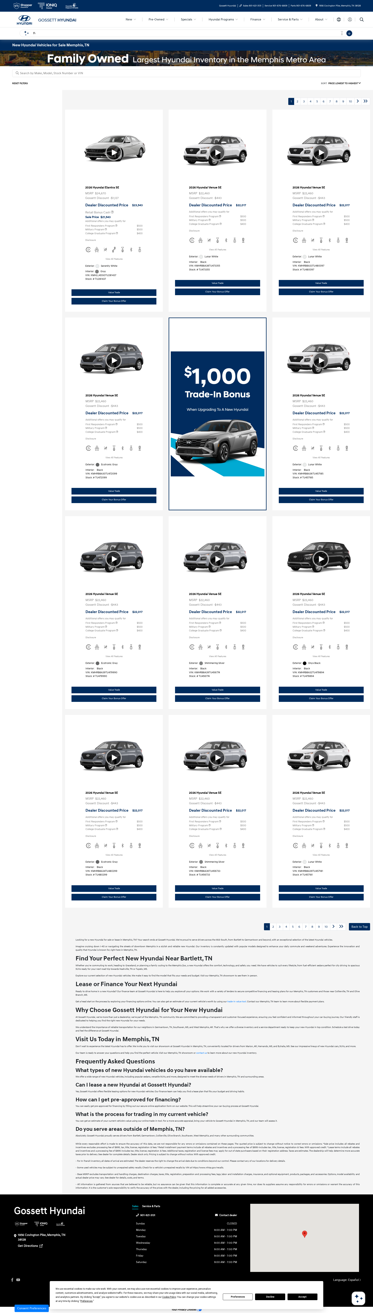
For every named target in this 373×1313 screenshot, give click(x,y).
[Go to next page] (357, 101)
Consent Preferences (31, 1308)
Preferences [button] (86, 1301)
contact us (201, 1053)
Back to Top (359, 927)
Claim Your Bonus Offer (114, 301)
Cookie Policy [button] (169, 1297)
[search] (362, 20)
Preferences (238, 1296)
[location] (316, 5)
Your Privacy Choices (184, 1309)
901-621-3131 (147, 1215)
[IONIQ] (41, 1223)
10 (350, 101)
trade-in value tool (236, 1001)
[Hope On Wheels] (60, 1223)
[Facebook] (12, 1280)
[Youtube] (18, 1280)
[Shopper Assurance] (21, 1223)
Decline (270, 1296)
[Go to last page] (365, 101)
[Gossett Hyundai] (45, 19)
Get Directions (28, 1246)
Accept (302, 1296)
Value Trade (114, 292)
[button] (304, 1234)
